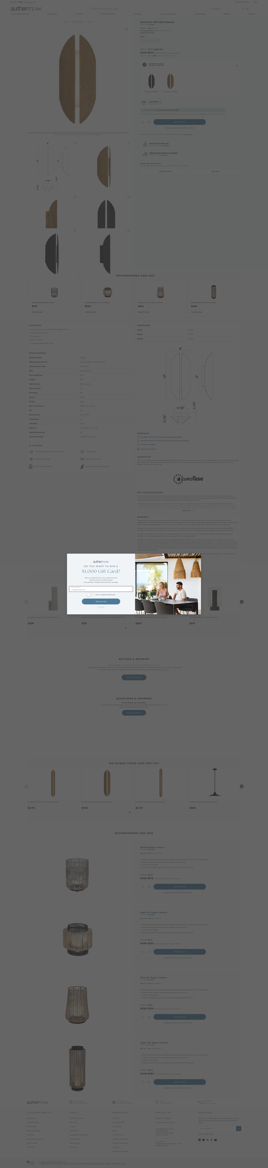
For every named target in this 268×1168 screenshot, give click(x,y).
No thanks (101, 606)
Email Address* (76, 587)
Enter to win (101, 601)
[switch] (90, 594)
